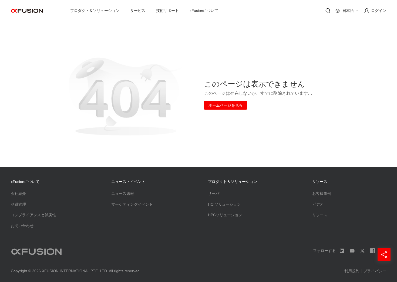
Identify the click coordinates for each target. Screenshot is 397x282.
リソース (319, 215)
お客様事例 (321, 193)
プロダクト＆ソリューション (94, 10)
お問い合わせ (22, 226)
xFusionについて (204, 10)
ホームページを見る (225, 105)
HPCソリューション (225, 215)
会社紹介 (18, 193)
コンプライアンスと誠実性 (33, 215)
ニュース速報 (122, 193)
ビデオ (318, 204)
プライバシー (375, 271)
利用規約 (351, 271)
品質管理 (18, 204)
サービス (137, 10)
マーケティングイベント (132, 204)
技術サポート (167, 10)
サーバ (213, 193)
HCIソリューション (224, 204)
